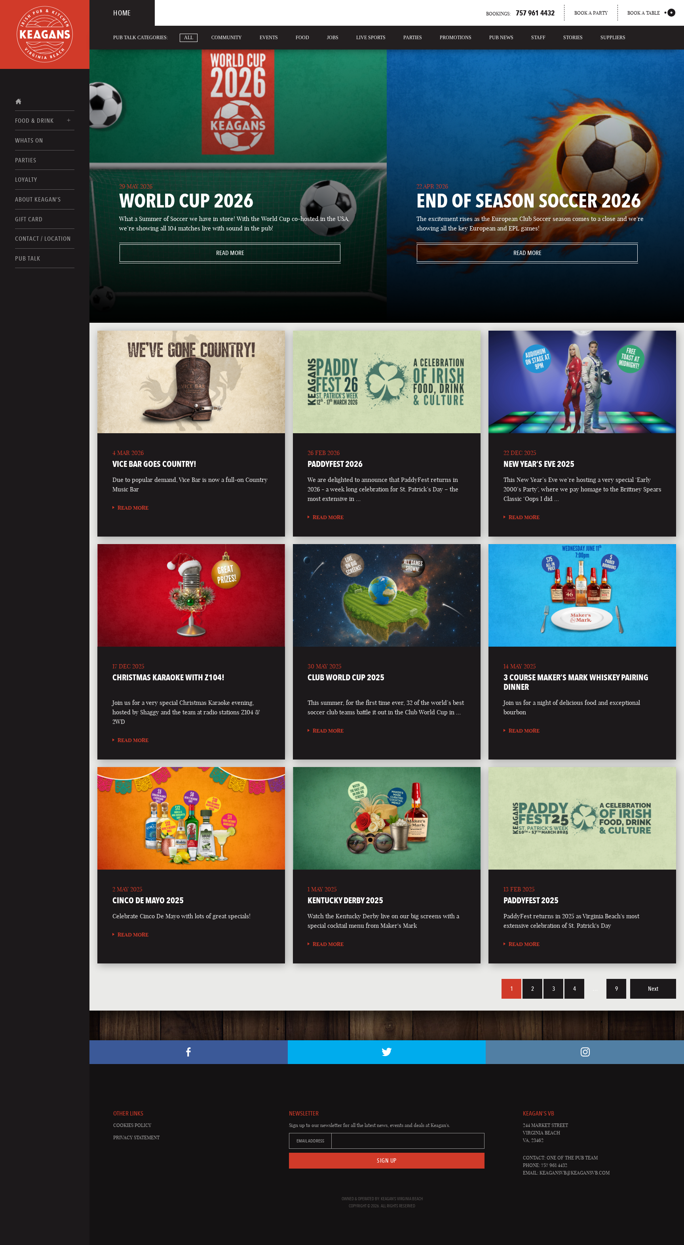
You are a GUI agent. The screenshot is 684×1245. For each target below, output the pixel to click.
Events (269, 37)
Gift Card (29, 219)
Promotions (455, 37)
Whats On (29, 140)
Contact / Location (43, 238)
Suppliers (612, 37)
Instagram (585, 1052)
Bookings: (520, 12)
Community (226, 37)
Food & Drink (34, 120)
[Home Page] (44, 34)
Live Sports (371, 37)
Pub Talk (27, 258)
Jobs (332, 37)
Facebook (188, 1052)
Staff (538, 37)
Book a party (591, 13)
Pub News (501, 37)
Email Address (310, 1141)
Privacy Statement (136, 1137)
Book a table (643, 13)
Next (653, 988)
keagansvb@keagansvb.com (575, 1173)
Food (302, 37)
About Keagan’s (38, 199)
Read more (182, 253)
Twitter (387, 1052)
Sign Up (387, 1160)
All (188, 37)
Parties (25, 160)
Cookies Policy (132, 1125)
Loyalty (26, 179)
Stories (573, 37)
